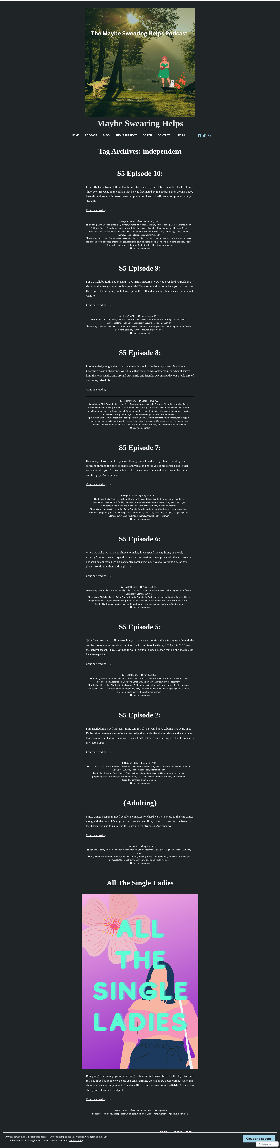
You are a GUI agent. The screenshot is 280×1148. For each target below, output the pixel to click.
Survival (111, 245)
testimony (158, 323)
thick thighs (126, 414)
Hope (120, 228)
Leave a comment (141, 248)
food (179, 418)
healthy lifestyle (104, 421)
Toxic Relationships (135, 235)
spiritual (180, 242)
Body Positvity (131, 404)
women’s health (152, 235)
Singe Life (158, 231)
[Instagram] (209, 135)
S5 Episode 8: (140, 353)
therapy (121, 235)
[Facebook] (199, 135)
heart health (129, 407)
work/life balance (174, 604)
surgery (178, 411)
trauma (160, 245)
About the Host (126, 135)
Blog (106, 135)
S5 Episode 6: (140, 539)
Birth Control (104, 225)
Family (102, 228)
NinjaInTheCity (128, 221)
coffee (159, 225)
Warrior (167, 323)
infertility (143, 421)
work (163, 604)
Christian (151, 225)
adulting (93, 225)
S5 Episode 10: (140, 173)
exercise (178, 404)
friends (135, 238)
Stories (178, 231)
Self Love (148, 231)
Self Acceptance (135, 231)
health (93, 421)
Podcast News (95, 231)
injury (144, 407)
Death (174, 225)
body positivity (131, 418)
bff (92, 856)
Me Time (157, 228)
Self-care (171, 242)
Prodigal (169, 319)
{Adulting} (140, 803)
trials (152, 330)
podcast (107, 242)
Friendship (112, 228)
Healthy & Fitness (114, 407)
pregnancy (108, 231)
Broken (124, 225)
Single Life (169, 850)
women (168, 245)
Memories (93, 512)
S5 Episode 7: (140, 447)
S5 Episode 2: (140, 715)
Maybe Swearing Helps (140, 123)
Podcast (91, 135)
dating (167, 225)
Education (168, 404)
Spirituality (169, 231)
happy (158, 238)
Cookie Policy (76, 1140)
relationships (120, 231)
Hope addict (129, 228)
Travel (158, 516)
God (152, 238)
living (123, 600)
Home (75, 135)
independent (177, 238)
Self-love (141, 1114)
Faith (188, 225)
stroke (186, 231)
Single (177, 512)
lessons (187, 238)
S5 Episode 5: (140, 627)
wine (156, 1114)
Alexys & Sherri (121, 1110)
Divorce (181, 225)
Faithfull (94, 228)
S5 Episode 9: (140, 268)
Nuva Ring (181, 228)
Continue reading (96, 210)
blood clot (115, 225)
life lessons (142, 228)
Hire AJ (180, 135)
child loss (141, 225)
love (150, 228)
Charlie (132, 225)
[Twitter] (204, 135)
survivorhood (122, 245)
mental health (169, 228)
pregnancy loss (119, 242)
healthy (165, 238)
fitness (173, 418)
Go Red (147, 135)
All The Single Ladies (140, 883)
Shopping (168, 512)
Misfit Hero (159, 319)
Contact (164, 135)
